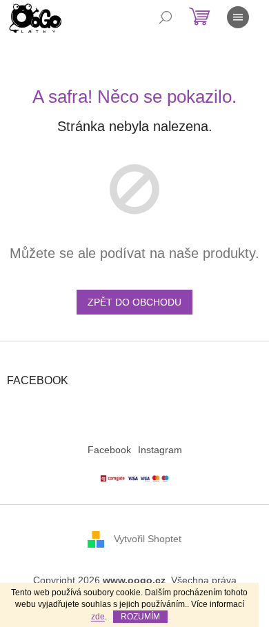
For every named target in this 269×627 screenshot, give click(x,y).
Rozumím (140, 616)
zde (98, 616)
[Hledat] (165, 17)
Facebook (109, 449)
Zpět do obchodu (134, 302)
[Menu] (238, 17)
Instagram (160, 449)
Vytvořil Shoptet (147, 538)
